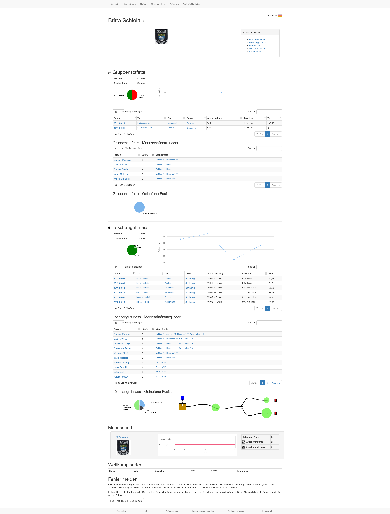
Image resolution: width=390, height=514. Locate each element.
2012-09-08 (119, 278)
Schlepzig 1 (191, 278)
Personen (174, 3)
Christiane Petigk (122, 343)
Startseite (115, 3)
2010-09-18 (119, 301)
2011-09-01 (119, 127)
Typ (139, 118)
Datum (117, 118)
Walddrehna (170, 301)
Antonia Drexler (121, 169)
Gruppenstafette (257, 39)
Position (248, 118)
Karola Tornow (121, 376)
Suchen (251, 111)
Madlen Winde (121, 164)
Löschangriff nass (257, 42)
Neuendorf (172, 123)
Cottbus (171, 127)
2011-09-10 (119, 123)
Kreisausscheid (143, 123)
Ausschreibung (215, 118)
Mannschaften (158, 3)
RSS (145, 511)
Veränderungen (171, 511)
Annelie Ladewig (121, 362)
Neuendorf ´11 (172, 159)
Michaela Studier (122, 352)
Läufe (145, 154)
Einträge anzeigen (133, 111)
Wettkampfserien (257, 48)
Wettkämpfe (130, 3)
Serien (143, 3)
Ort (169, 118)
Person (117, 154)
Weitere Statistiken (192, 3)
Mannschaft (255, 45)
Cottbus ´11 (160, 159)
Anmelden (121, 511)
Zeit (269, 118)
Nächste (276, 134)
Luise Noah (119, 371)
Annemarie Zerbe (122, 178)
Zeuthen (168, 278)
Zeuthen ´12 (171, 334)
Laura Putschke (121, 367)
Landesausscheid (144, 127)
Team (190, 118)
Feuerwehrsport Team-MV (203, 511)
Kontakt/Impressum (236, 511)
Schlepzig (191, 123)
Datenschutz (267, 511)
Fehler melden (256, 51)
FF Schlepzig (122, 437)
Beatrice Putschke (122, 159)
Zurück (259, 134)
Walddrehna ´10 (197, 334)
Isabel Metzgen (121, 173)
